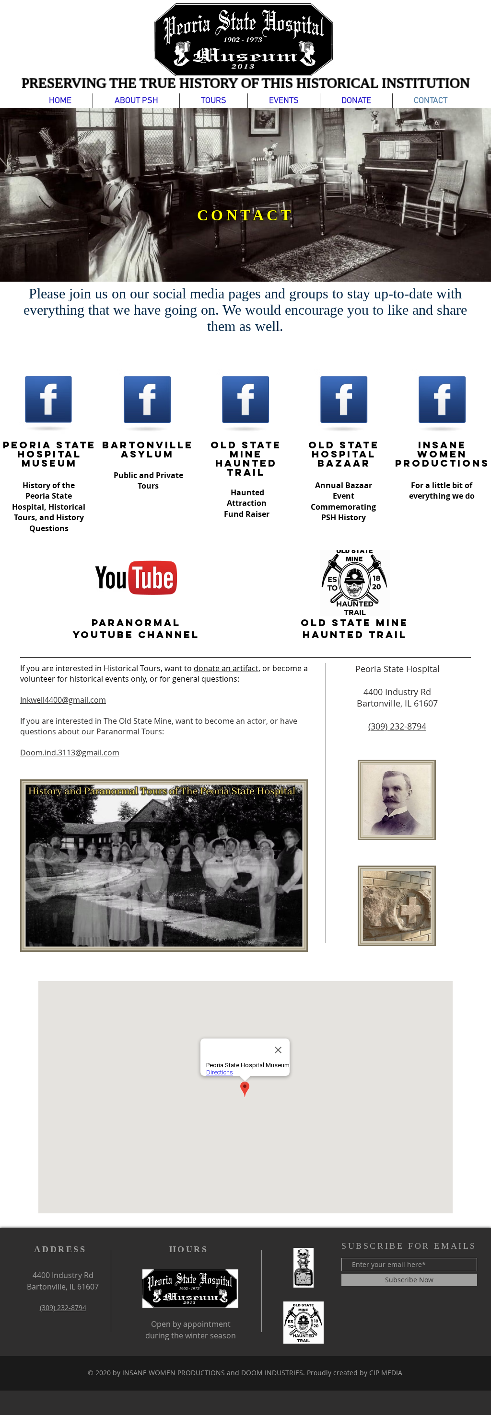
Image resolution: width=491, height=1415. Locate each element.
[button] (136, 100)
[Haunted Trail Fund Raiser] (303, 1322)
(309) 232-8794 (397, 726)
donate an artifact (226, 668)
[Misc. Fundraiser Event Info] (303, 1268)
